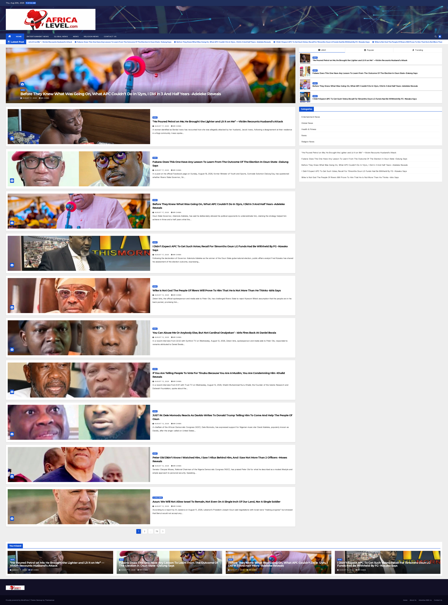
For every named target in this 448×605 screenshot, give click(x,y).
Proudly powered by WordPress (17, 600)
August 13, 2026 (162, 295)
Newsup (39, 600)
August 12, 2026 (162, 466)
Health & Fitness (308, 129)
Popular (370, 50)
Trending (419, 50)
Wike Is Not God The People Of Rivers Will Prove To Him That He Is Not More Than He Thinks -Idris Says (216, 290)
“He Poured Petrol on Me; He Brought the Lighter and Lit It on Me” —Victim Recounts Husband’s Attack (360, 60)
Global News (61, 36)
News (76, 36)
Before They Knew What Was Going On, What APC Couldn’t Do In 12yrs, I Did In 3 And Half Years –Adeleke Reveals (365, 86)
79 (157, 531)
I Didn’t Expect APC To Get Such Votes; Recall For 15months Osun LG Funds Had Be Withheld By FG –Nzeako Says (364, 99)
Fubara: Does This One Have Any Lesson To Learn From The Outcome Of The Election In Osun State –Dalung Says (120, 94)
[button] (436, 36)
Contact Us (110, 36)
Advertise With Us (425, 600)
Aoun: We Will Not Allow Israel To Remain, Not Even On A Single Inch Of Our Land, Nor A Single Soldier (216, 501)
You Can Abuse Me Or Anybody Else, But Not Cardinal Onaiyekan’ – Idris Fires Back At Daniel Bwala (214, 332)
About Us (413, 600)
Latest (323, 50)
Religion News (91, 36)
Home (19, 36)
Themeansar (49, 600)
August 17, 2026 (30, 98)
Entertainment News (38, 36)
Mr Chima (45, 98)
